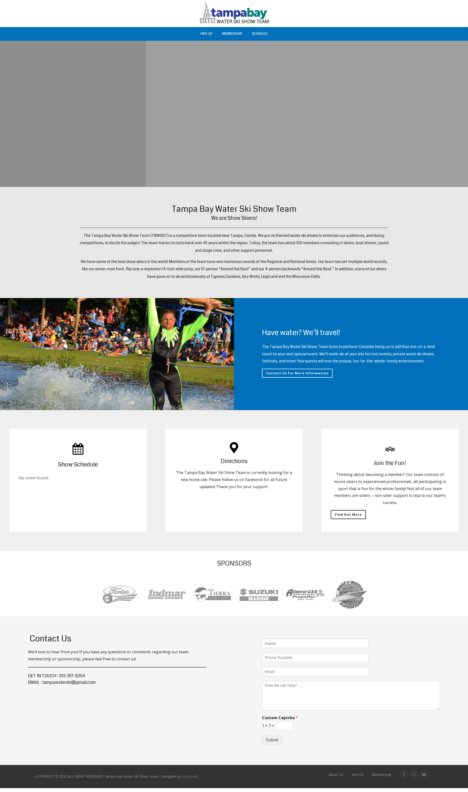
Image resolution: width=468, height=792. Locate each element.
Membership (232, 33)
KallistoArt (190, 776)
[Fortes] (120, 607)
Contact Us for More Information (297, 373)
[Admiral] (305, 602)
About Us (336, 774)
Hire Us (206, 33)
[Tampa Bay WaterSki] (234, 24)
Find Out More (348, 514)
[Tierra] (213, 605)
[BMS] (350, 611)
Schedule (260, 33)
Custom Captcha (280, 717)
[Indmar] (166, 604)
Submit (272, 740)
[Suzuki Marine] (259, 603)
